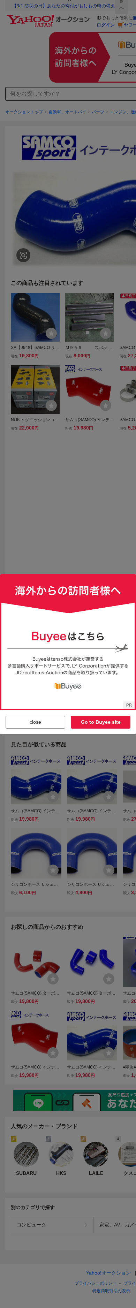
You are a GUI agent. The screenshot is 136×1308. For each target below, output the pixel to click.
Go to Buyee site (101, 722)
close (35, 722)
